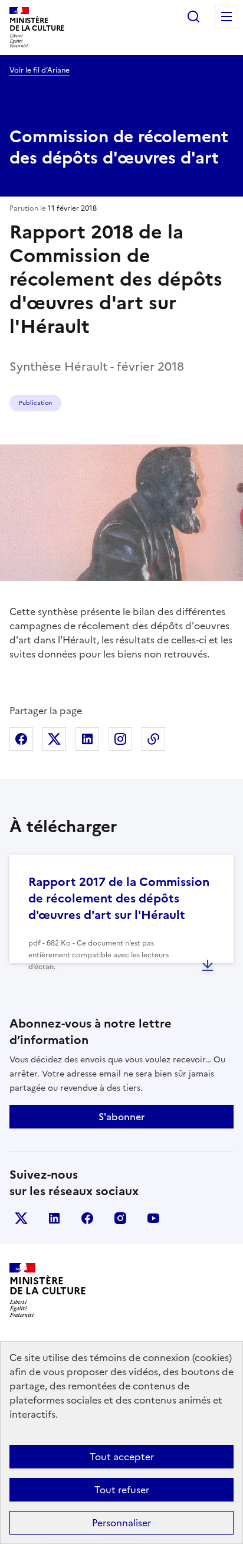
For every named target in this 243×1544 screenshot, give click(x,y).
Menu (226, 16)
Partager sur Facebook (21, 739)
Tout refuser (121, 1490)
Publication (35, 402)
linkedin (54, 1218)
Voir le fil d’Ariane (39, 70)
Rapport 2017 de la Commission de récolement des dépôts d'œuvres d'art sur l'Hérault (118, 898)
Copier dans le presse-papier (153, 739)
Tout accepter (122, 1457)
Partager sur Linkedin (87, 739)
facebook (87, 1218)
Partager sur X (54, 739)
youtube (153, 1218)
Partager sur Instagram (120, 739)
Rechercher (193, 16)
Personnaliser (121, 1523)
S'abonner (121, 1117)
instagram (120, 1218)
